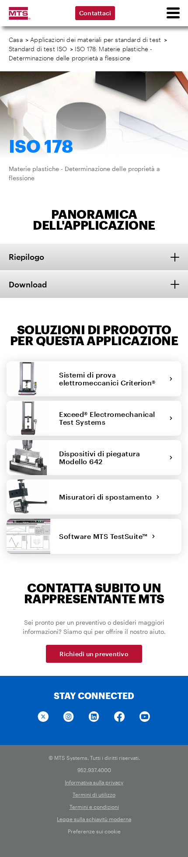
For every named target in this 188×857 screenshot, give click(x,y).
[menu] (172, 13)
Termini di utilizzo (94, 794)
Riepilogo (26, 257)
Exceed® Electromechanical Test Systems (107, 418)
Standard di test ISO (38, 48)
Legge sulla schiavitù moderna (94, 819)
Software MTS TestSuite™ (105, 536)
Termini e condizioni (94, 807)
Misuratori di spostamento (107, 497)
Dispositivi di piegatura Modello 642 (99, 457)
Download (28, 284)
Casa (16, 39)
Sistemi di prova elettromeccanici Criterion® (109, 379)
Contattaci (95, 13)
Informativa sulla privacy (94, 782)
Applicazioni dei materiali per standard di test (95, 39)
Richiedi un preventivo (94, 654)
